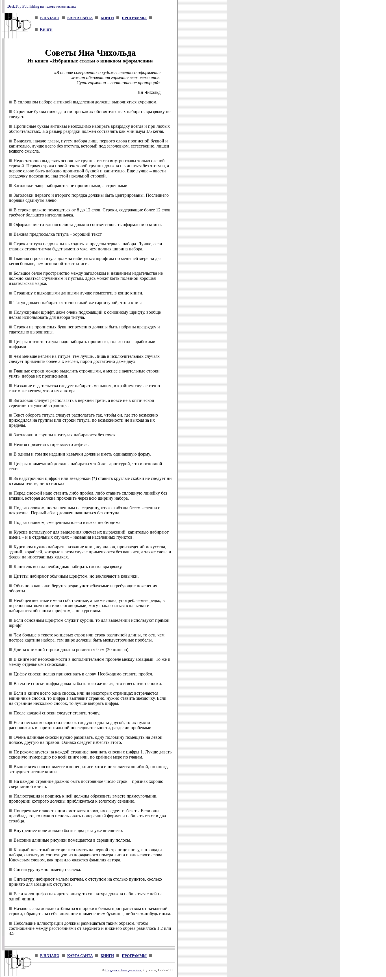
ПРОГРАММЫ (134, 18)
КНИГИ (107, 18)
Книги (46, 29)
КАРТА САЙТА (80, 18)
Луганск (149, 970)
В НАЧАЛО (49, 18)
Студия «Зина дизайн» (123, 970)
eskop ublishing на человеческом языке (41, 6)
